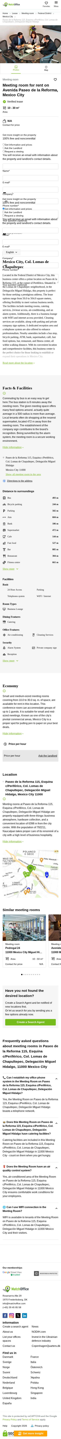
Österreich (36, 1367)
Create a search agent (15, 1326)
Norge (6, 1367)
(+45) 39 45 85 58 (12, 1307)
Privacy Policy (10, 1419)
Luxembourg (10, 1393)
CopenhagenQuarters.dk (46, 1346)
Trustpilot (7, 195)
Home (5, 13)
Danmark (8, 1357)
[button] (42, 918)
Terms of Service (30, 1419)
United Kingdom (12, 1398)
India (33, 1398)
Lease (15, 13)
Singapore (37, 1393)
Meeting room (28, 13)
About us (8, 1331)
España (7, 1403)
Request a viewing (14, 151)
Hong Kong (37, 1387)
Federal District (44, 13)
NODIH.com (39, 1331)
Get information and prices (18, 144)
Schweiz (36, 1372)
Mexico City (8, 17)
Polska (35, 1382)
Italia (33, 1362)
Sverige (7, 1362)
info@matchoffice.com (14, 1303)
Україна (35, 1377)
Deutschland (10, 1377)
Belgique (8, 1387)
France (35, 1357)
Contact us (9, 1346)
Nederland (9, 1382)
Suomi (6, 1372)
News (35, 1326)
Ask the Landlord (13, 148)
